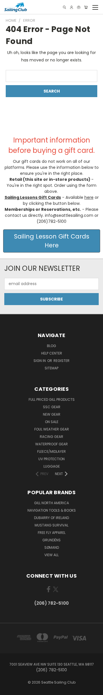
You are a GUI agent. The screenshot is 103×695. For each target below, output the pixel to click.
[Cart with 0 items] (85, 7)
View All (51, 554)
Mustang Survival (51, 525)
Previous (9, 689)
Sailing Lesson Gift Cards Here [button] (51, 241)
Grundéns (51, 540)
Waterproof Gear (51, 444)
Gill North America (51, 502)
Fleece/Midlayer (51, 451)
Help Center (51, 353)
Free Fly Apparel (52, 532)
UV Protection (51, 458)
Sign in (40, 360)
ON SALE (51, 421)
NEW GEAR (51, 414)
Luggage (51, 466)
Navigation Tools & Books (51, 510)
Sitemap (51, 368)
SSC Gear (51, 406)
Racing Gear (51, 436)
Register (62, 360)
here (89, 197)
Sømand (51, 547)
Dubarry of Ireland (51, 517)
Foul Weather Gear (51, 429)
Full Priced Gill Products (52, 399)
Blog (51, 345)
